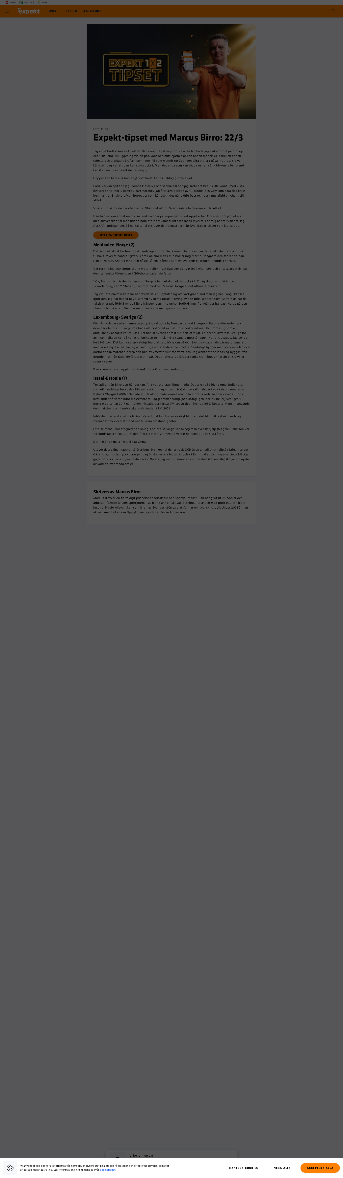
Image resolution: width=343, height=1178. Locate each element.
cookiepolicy (108, 1170)
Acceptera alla (320, 1168)
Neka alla (282, 1168)
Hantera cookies (243, 1168)
